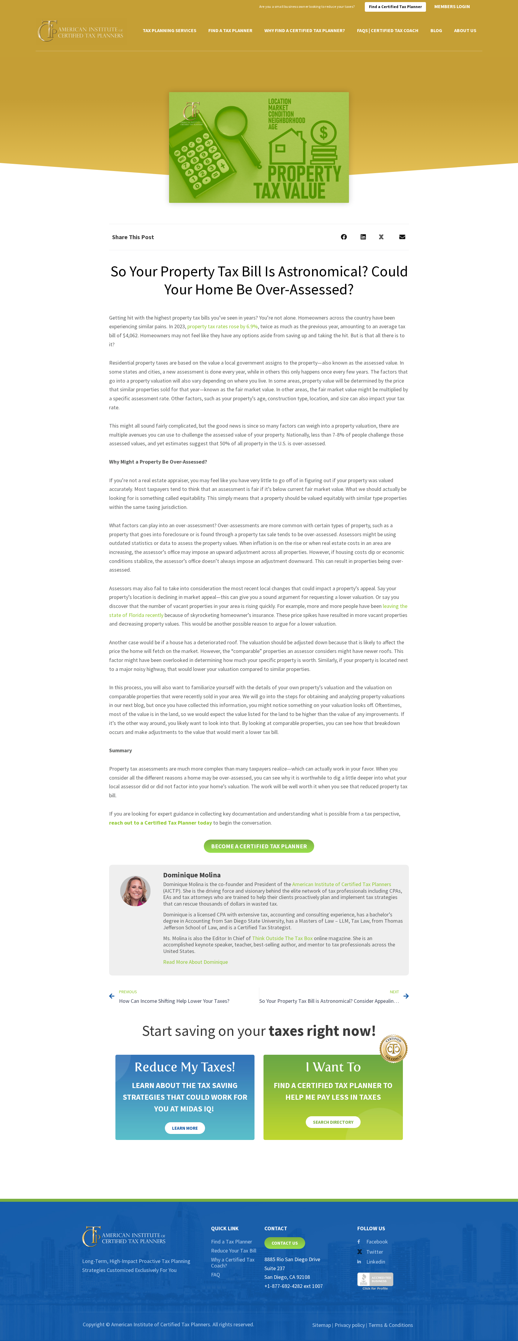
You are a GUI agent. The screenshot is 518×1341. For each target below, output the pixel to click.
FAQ (215, 1274)
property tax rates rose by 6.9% (222, 326)
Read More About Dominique (195, 961)
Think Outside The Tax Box (282, 938)
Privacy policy (350, 1324)
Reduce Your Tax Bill (233, 1250)
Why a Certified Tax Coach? (233, 1262)
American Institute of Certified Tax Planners (341, 884)
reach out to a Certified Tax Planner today (160, 822)
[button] (343, 237)
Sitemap (321, 1324)
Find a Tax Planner (231, 1241)
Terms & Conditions (390, 1324)
